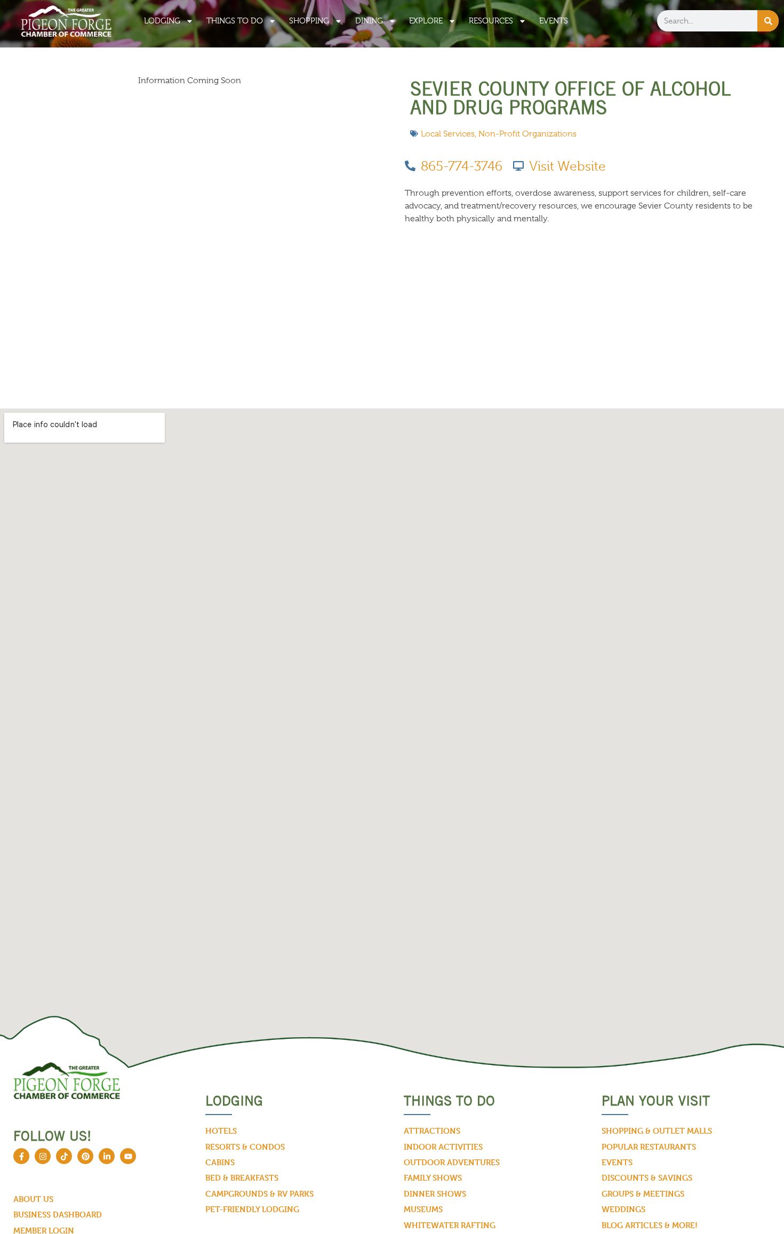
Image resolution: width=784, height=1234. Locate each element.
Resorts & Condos (245, 1147)
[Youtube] (128, 1156)
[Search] (768, 20)
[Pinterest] (85, 1156)
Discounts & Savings (647, 1178)
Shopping (309, 21)
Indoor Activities (443, 1147)
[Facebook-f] (21, 1156)
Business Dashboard (57, 1214)
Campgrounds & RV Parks (259, 1194)
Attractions (432, 1131)
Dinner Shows (435, 1194)
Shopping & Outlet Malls (657, 1131)
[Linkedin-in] (107, 1156)
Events (553, 21)
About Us (33, 1199)
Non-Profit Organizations (527, 134)
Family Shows (433, 1178)
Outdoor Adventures (452, 1162)
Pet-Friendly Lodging (252, 1209)
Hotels (221, 1131)
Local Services (448, 134)
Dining (369, 21)
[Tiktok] (64, 1156)
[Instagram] (43, 1156)
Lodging (162, 21)
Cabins (220, 1162)
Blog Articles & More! (650, 1225)
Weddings (623, 1209)
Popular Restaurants (649, 1147)
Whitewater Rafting (449, 1225)
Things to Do (234, 21)
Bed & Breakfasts (241, 1178)
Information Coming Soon (189, 80)
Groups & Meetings (643, 1194)
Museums (423, 1209)
